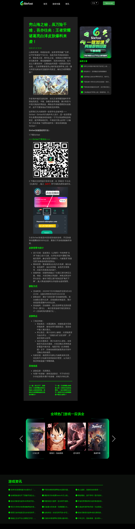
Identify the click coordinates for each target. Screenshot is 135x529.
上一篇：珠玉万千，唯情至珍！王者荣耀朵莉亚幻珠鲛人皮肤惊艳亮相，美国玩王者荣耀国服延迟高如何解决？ (37, 390)
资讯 (67, 4)
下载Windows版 (109, 3)
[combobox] (95, 3)
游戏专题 (56, 4)
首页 (45, 4)
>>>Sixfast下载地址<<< (39, 139)
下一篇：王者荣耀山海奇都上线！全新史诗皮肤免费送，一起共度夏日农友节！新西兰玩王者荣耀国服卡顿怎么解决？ (63, 390)
